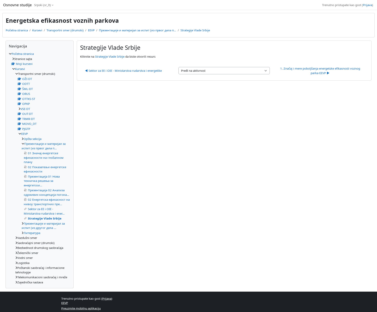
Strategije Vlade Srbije (195, 30)
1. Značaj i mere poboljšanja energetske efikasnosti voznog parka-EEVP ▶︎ (320, 70)
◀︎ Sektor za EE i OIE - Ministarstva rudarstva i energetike (123, 71)
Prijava (367, 5)
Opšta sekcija (32, 139)
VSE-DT (25, 109)
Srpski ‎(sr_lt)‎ (42, 5)
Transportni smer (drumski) (65, 30)
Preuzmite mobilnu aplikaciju (81, 308)
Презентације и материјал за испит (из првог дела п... (137, 30)
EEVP (91, 30)
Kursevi (37, 30)
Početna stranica (17, 30)
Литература (32, 233)
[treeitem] (39, 168)
